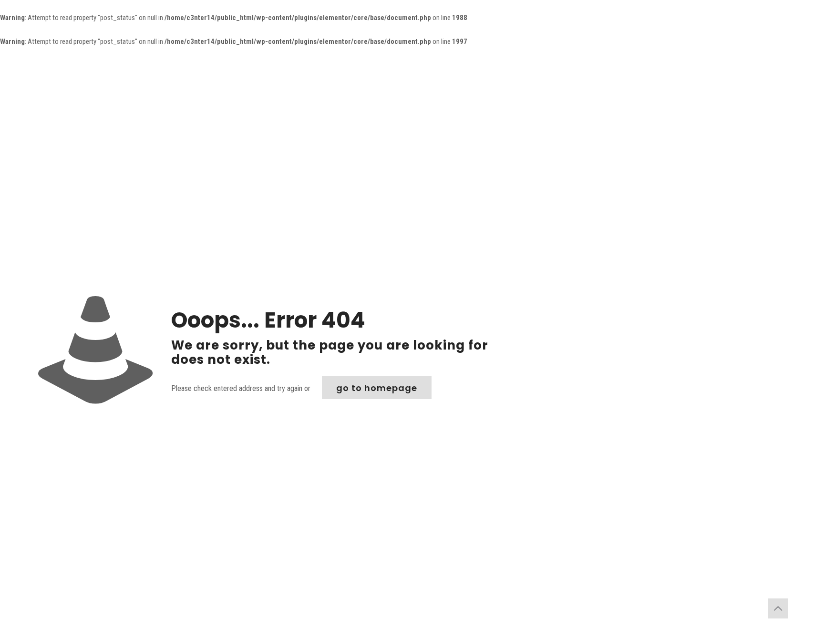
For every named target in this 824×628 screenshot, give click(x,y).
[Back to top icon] (778, 608)
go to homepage (376, 388)
